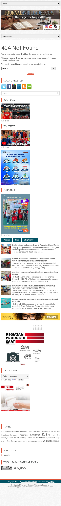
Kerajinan (5, 435)
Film (34, 432)
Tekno (19, 441)
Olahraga (24, 438)
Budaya (16, 432)
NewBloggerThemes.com (43, 487)
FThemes (23, 485)
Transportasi (32, 441)
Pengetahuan (49, 438)
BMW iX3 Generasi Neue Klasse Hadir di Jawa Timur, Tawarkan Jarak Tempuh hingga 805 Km (33, 287)
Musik (11, 438)
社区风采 (55, 441)
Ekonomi (23, 432)
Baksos (4, 432)
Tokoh (24, 441)
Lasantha (45, 485)
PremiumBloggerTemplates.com (20, 487)
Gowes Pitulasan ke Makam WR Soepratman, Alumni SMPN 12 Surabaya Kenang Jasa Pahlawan (33, 260)
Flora (38, 432)
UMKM (39, 441)
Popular (7, 240)
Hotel (53, 431)
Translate (20, 380)
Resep (57, 438)
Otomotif (31, 438)
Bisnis (10, 432)
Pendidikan (40, 438)
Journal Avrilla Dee (29, 482)
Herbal (43, 432)
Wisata (47, 440)
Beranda (30, 74)
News (16, 437)
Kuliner (46, 434)
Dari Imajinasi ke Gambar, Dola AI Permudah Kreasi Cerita (35, 245)
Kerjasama (14, 435)
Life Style (56, 435)
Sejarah (3, 441)
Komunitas (35, 435)
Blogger (51, 482)
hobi (48, 432)
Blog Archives (29, 240)
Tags (17, 240)
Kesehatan (24, 435)
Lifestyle (4, 438)
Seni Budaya (12, 441)
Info (58, 432)
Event (30, 432)
